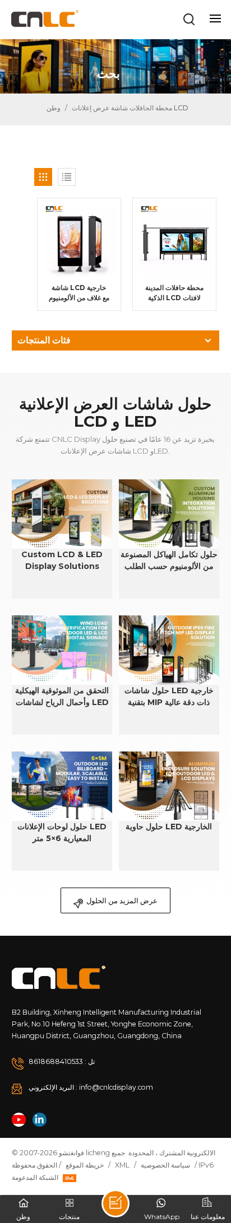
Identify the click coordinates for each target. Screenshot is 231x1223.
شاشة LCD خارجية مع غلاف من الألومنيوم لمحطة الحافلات (79, 293)
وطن (53, 108)
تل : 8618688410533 (62, 1061)
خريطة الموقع (85, 1165)
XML (122, 1165)
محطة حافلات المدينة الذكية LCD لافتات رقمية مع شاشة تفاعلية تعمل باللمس (174, 293)
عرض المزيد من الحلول (122, 900)
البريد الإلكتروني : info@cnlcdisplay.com (91, 1087)
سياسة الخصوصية (165, 1165)
